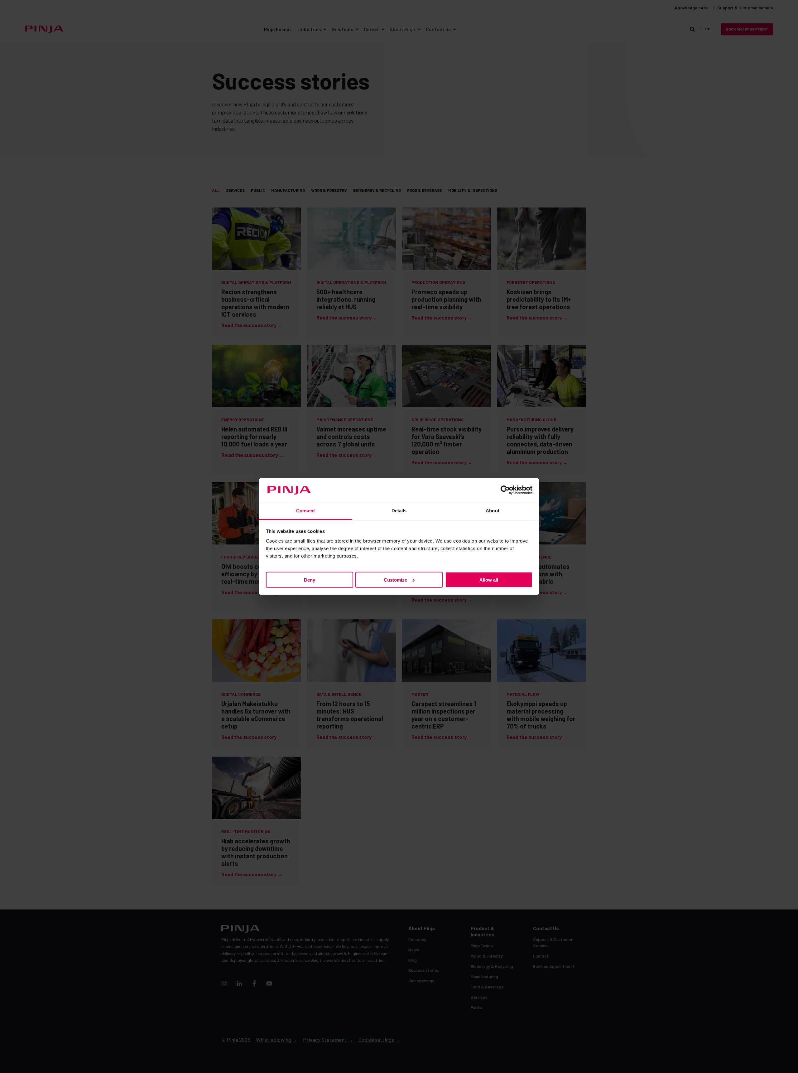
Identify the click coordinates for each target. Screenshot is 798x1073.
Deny (309, 579)
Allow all (488, 579)
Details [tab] (399, 510)
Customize (395, 579)
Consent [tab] (305, 510)
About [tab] (492, 510)
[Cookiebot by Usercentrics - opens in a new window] (505, 490)
